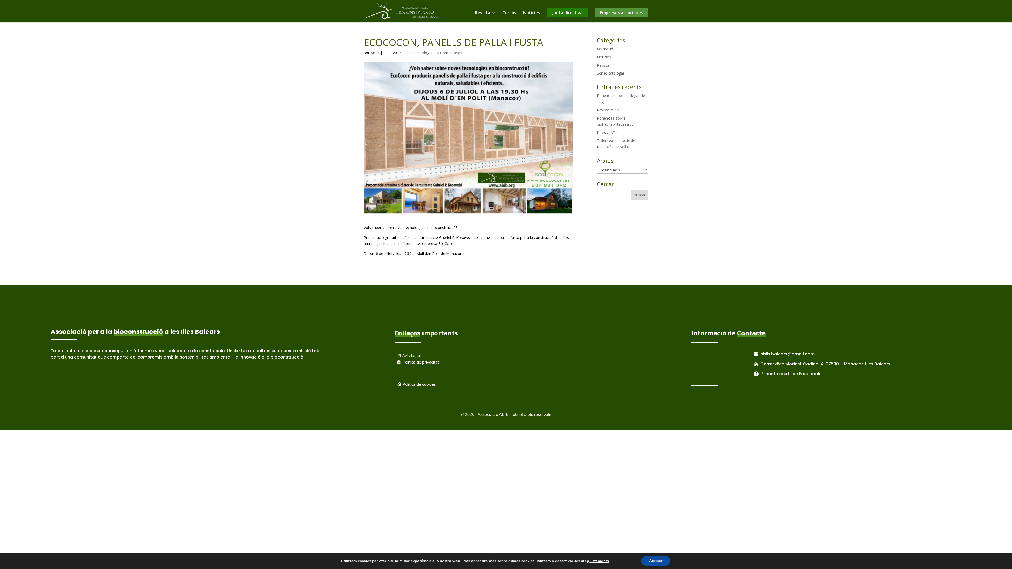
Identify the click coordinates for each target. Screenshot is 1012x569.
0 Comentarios (449, 52)
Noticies (531, 13)
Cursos (509, 13)
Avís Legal (411, 355)
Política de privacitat (420, 362)
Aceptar (655, 560)
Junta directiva (567, 13)
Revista (482, 13)
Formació (605, 48)
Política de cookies (419, 384)
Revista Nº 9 (607, 132)
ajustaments (598, 560)
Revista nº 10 (608, 109)
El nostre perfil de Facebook (790, 374)
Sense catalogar (419, 52)
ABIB (375, 52)
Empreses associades (621, 13)
